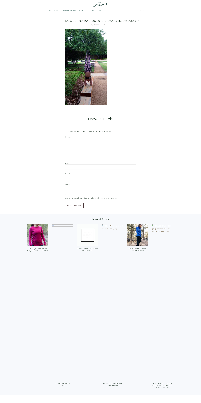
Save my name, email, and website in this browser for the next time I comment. (91, 198)
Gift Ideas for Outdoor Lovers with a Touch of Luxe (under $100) (162, 385)
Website (67, 185)
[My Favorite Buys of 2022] (62, 302)
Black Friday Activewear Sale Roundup (87, 250)
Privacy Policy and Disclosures (117, 399)
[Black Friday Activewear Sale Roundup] (87, 235)
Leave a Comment (104, 25)
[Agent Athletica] (100, 6)
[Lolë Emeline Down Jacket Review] (137, 235)
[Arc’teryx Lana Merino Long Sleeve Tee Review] (37, 235)
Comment (68, 137)
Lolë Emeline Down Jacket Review (137, 250)
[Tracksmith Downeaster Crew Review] (112, 302)
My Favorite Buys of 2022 (62, 384)
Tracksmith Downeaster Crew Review (112, 384)
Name (67, 163)
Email (67, 174)
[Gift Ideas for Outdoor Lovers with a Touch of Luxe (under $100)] (162, 302)
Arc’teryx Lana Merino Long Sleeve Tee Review (37, 250)
